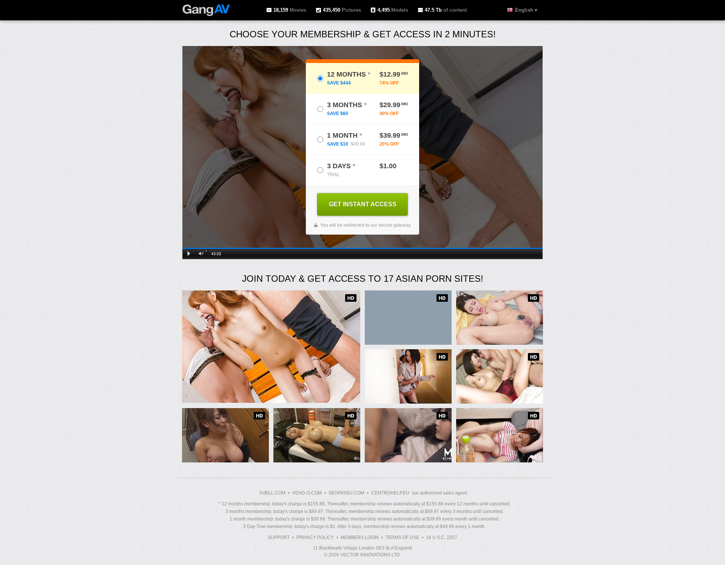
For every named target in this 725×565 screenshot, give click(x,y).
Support (279, 537)
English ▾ (526, 10)
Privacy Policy (315, 537)
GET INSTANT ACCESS (362, 204)
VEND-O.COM (307, 493)
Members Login (360, 537)
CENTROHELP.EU (390, 493)
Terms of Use (402, 537)
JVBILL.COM (272, 493)
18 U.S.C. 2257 (441, 537)
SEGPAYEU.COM (346, 493)
